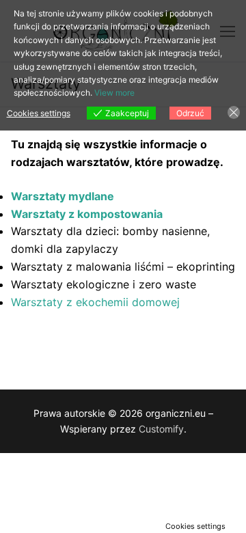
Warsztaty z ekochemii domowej (95, 302)
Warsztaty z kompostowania (87, 214)
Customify (161, 429)
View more (114, 92)
